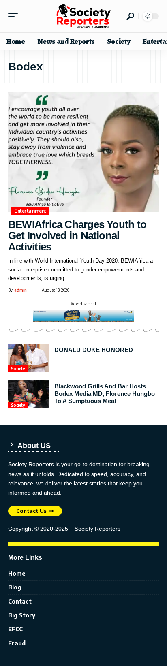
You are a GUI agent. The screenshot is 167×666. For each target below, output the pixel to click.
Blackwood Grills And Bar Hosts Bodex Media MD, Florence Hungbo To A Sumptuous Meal (104, 393)
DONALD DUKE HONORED (93, 349)
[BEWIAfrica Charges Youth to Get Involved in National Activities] (83, 152)
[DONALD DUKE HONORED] (28, 358)
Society (18, 368)
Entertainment (30, 211)
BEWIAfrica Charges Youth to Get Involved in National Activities (77, 235)
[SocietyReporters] (83, 16)
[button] (15, 16)
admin (20, 290)
